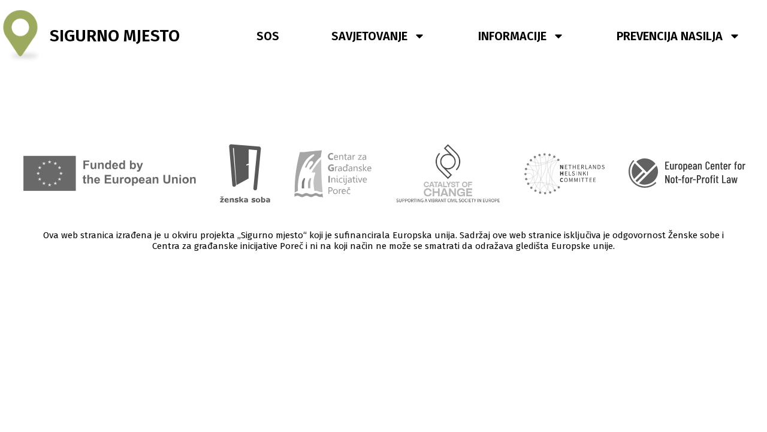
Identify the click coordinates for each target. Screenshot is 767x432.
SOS (267, 36)
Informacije (512, 36)
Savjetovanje (369, 36)
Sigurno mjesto (115, 36)
